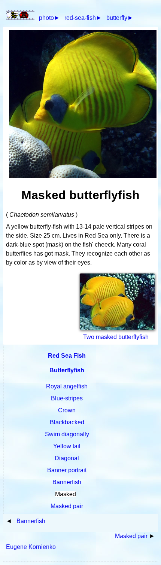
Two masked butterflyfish (116, 337)
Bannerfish (66, 482)
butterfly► (119, 18)
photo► (49, 18)
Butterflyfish (66, 370)
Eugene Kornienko (31, 547)
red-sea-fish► (83, 18)
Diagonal (67, 458)
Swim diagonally (67, 434)
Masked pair (67, 506)
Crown (67, 410)
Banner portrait (66, 470)
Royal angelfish (67, 386)
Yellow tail (66, 446)
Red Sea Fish (67, 355)
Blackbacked (67, 422)
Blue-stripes (67, 398)
